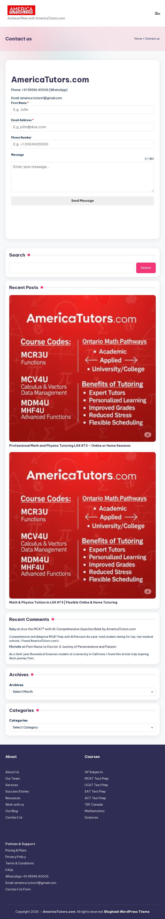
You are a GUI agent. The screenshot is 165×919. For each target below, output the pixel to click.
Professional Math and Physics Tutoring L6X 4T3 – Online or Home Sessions (70, 446)
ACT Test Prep (95, 798)
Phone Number (21, 137)
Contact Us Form (18, 889)
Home (138, 38)
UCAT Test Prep (96, 785)
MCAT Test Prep (96, 778)
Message (17, 154)
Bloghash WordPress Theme (127, 912)
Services (11, 785)
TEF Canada (94, 805)
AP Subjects (94, 772)
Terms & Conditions (19, 863)
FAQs (9, 870)
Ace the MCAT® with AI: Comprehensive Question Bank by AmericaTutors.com (78, 629)
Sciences (91, 817)
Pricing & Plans (15, 850)
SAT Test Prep (95, 791)
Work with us (14, 805)
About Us (12, 772)
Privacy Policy (15, 857)
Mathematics (95, 811)
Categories (18, 720)
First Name (20, 103)
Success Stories (17, 791)
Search (17, 255)
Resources (12, 798)
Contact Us (14, 817)
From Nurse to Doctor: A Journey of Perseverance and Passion (71, 647)
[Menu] (157, 13)
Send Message (82, 201)
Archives (16, 685)
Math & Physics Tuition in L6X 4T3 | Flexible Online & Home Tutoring (63, 602)
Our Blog (11, 811)
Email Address (22, 120)
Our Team (12, 778)
